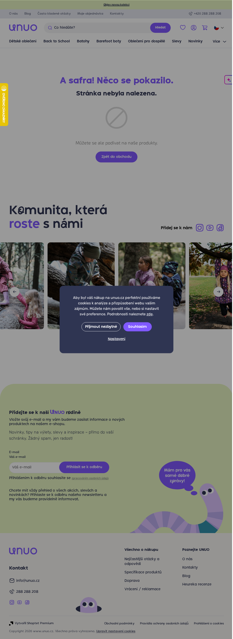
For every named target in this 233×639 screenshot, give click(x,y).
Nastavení (115, 339)
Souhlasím (136, 327)
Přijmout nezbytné (99, 327)
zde (148, 314)
